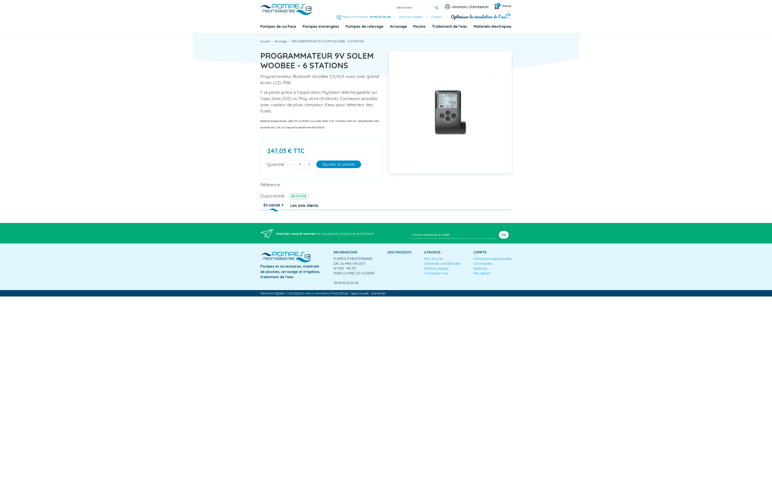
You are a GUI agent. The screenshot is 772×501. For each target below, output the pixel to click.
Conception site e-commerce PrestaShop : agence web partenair (337, 293)
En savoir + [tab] (274, 205)
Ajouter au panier (338, 164)
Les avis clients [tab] (304, 205)
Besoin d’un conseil (367, 17)
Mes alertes (481, 273)
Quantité (275, 164)
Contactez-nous (436, 273)
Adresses (480, 268)
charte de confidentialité (442, 264)
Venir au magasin (411, 17)
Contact (436, 17)
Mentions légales (436, 268)
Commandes (483, 264)
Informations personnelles (492, 259)
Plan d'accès (433, 259)
